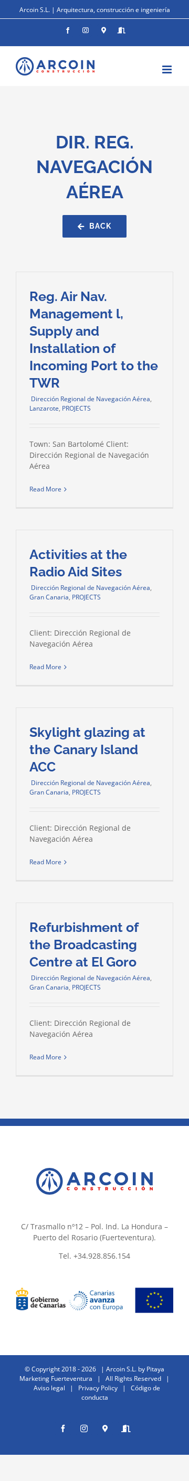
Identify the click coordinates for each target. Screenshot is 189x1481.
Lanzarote (44, 408)
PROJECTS (76, 408)
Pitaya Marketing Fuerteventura (91, 1374)
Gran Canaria (49, 597)
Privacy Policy (98, 1387)
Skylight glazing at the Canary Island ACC (87, 749)
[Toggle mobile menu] (167, 69)
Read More (45, 489)
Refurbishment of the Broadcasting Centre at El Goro (83, 944)
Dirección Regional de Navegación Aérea (89, 398)
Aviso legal (49, 1387)
